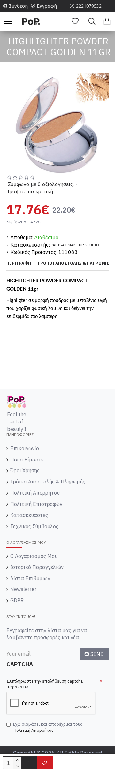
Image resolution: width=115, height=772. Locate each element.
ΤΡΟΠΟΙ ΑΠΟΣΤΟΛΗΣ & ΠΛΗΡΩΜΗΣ (74, 263)
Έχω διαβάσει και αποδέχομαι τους (47, 727)
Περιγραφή (18, 263)
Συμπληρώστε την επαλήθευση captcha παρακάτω (44, 684)
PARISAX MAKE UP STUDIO (75, 245)
